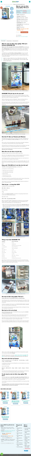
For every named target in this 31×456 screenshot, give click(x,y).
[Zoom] (1, 19)
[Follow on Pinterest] (7, 443)
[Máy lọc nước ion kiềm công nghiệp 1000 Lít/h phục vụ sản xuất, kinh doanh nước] (5, 410)
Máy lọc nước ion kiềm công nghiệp (8, 4)
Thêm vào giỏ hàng (24, 32)
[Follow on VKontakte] (13, 443)
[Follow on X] (5, 443)
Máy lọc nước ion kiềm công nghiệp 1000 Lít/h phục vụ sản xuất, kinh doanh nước (5, 417)
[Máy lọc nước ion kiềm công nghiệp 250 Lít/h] (25, 395)
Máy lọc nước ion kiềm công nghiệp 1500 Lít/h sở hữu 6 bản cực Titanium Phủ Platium (15, 401)
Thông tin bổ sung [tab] (9, 40)
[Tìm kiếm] (29, 1)
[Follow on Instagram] (2, 443)
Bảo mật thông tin (19, 442)
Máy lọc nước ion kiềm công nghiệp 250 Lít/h (25, 401)
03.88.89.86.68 (5, 434)
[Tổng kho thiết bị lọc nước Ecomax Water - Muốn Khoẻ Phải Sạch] (15, 2)
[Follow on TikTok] (4, 443)
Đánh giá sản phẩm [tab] (15, 40)
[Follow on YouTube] (10, 443)
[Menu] (1, 1)
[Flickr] (11, 443)
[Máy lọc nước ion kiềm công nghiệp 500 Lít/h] (5, 395)
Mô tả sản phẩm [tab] (3, 40)
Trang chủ (2, 4)
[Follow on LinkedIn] (8, 443)
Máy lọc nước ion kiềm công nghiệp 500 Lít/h (5, 401)
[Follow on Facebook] (1, 443)
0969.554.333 (8, 433)
